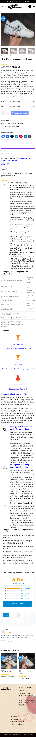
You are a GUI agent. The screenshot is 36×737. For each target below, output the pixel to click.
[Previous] (4, 29)
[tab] (18, 150)
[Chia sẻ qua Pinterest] (21, 136)
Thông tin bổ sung (6, 153)
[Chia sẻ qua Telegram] (16, 136)
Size (2, 106)
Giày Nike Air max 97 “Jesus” (25, 672)
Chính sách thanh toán (26, 700)
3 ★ (28, 615)
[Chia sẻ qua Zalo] (7, 136)
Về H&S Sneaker (25, 693)
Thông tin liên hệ (15, 719)
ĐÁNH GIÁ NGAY (17, 603)
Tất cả (6, 615)
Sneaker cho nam (9, 126)
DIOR (9, 123)
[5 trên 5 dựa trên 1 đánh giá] (18, 64)
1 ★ (13, 621)
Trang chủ (4, 56)
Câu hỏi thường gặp (17, 721)
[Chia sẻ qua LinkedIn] (25, 136)
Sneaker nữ (17, 126)
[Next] (31, 29)
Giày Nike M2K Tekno (7, 672)
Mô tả (3, 150)
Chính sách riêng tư (16, 724)
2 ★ (5, 621)
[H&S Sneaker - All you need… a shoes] (16, 6)
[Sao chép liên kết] (29, 136)
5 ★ (14, 615)
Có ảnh (21, 621)
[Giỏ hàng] (34, 6)
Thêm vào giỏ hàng (19, 113)
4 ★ (21, 615)
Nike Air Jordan (19, 123)
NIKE (12, 123)
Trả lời (3, 640)
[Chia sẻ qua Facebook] (3, 136)
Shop (11, 56)
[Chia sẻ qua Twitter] (12, 136)
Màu (2, 101)
